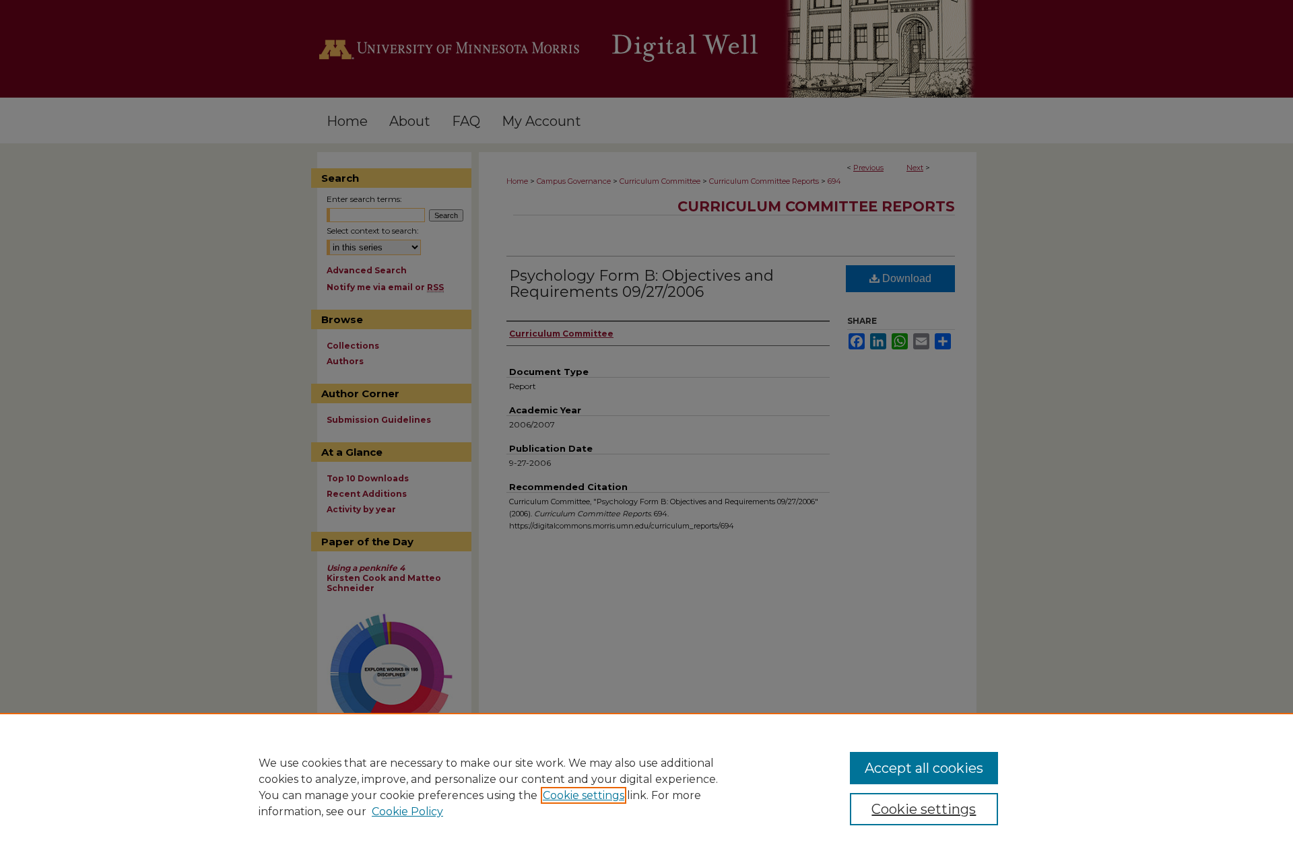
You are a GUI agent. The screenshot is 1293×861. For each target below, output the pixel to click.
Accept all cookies (924, 768)
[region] (646, 787)
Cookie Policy (407, 811)
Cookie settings (583, 795)
